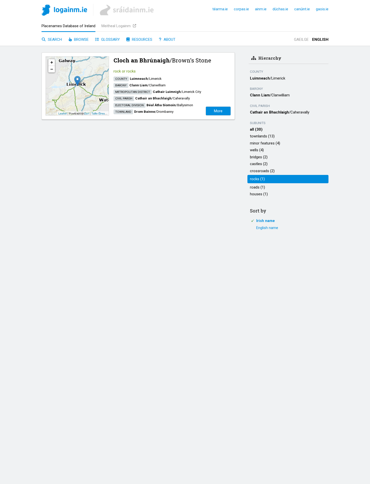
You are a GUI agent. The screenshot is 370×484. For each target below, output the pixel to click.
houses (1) (259, 194)
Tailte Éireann (99, 113)
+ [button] (51, 62)
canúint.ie (302, 9)
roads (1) (257, 187)
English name (267, 228)
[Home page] (64, 11)
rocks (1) (257, 179)
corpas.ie (241, 9)
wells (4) (257, 150)
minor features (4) (265, 143)
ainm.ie (261, 9)
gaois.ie (322, 9)
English (320, 39)
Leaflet (62, 113)
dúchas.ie (280, 9)
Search (54, 39)
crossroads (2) (262, 171)
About (169, 39)
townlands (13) (262, 136)
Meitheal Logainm (116, 26)
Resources (141, 39)
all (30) (256, 129)
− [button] (51, 69)
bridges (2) (259, 157)
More (218, 111)
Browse (81, 39)
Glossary (110, 39)
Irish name (265, 220)
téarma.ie (220, 9)
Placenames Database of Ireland (68, 26)
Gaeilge (301, 39)
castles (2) (259, 164)
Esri (86, 113)
